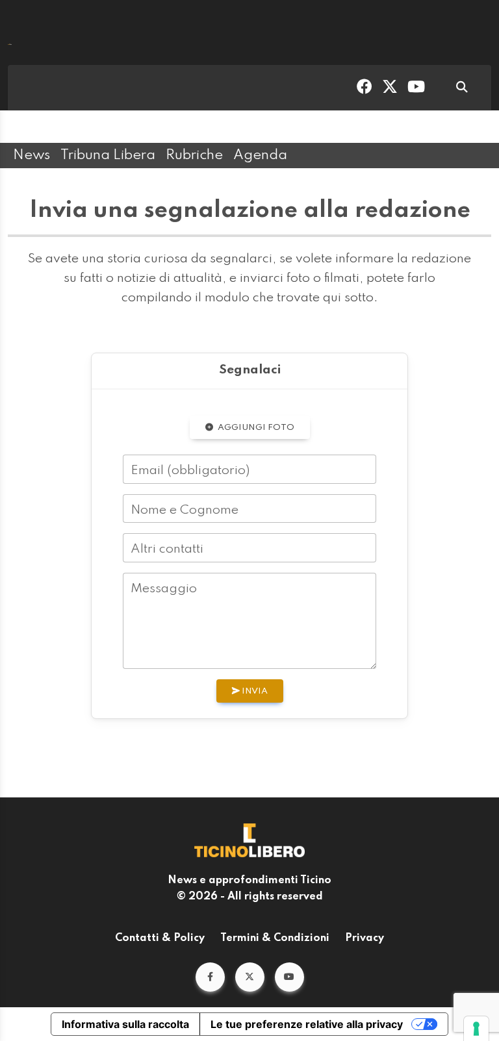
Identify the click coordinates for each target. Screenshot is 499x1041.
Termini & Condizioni (274, 938)
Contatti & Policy (160, 938)
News (31, 155)
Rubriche (194, 155)
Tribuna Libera (107, 155)
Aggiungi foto (255, 427)
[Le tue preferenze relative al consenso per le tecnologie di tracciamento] (476, 1028)
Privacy (364, 938)
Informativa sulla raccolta (125, 1024)
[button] (210, 977)
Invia (254, 691)
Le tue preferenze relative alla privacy (307, 1024)
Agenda (260, 155)
